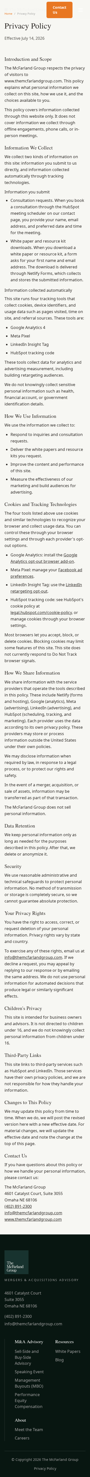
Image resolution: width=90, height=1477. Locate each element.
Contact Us (59, 10)
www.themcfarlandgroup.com (33, 1219)
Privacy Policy (45, 1468)
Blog (59, 1360)
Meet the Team (29, 1429)
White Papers (67, 1351)
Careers (22, 1438)
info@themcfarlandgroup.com (33, 957)
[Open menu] (81, 10)
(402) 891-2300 (18, 1206)
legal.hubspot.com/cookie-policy (41, 612)
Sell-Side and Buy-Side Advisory (27, 1357)
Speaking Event (29, 1371)
